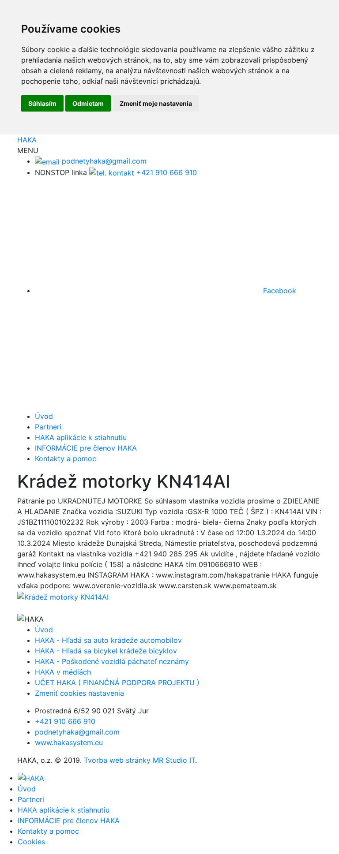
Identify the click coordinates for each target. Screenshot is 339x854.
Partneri (48, 426)
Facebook (278, 290)
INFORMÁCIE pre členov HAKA (86, 448)
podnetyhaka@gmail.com (103, 161)
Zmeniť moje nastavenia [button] (156, 103)
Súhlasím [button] (42, 103)
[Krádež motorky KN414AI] (63, 596)
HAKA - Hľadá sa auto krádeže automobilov (108, 640)
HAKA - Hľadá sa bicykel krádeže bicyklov (106, 650)
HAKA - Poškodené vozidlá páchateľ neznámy (112, 661)
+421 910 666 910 (165, 172)
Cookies (31, 841)
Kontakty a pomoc (65, 458)
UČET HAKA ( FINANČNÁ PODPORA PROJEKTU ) (117, 682)
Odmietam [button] (88, 103)
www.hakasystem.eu (69, 742)
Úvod (44, 416)
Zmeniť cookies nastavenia (79, 693)
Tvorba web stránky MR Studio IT (139, 760)
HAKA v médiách (63, 672)
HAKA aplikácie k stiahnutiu (81, 437)
